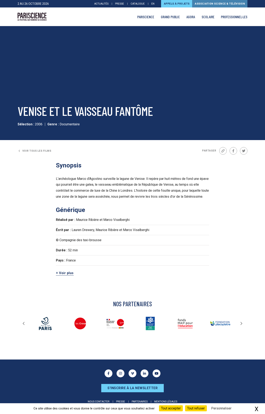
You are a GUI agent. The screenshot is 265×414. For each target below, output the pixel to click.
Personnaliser (221, 408)
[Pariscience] (32, 17)
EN (152, 3)
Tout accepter (171, 408)
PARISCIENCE (145, 17)
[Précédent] (23, 323)
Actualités (101, 3)
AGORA (190, 17)
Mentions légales (165, 401)
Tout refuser (196, 408)
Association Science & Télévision (220, 3)
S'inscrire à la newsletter (132, 388)
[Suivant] (241, 323)
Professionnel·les (234, 17)
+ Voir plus (65, 273)
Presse (119, 3)
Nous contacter (99, 401)
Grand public (170, 17)
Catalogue (138, 3)
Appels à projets (177, 3)
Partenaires (140, 401)
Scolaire (208, 17)
